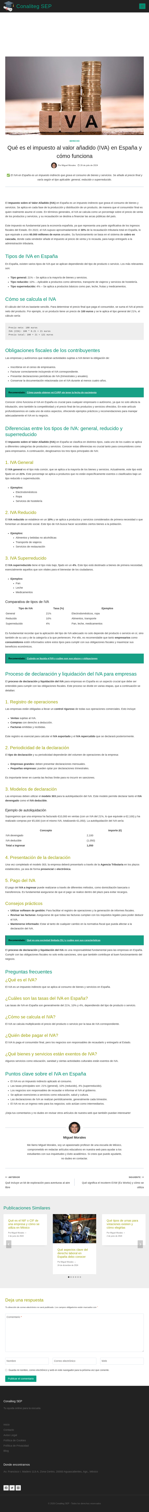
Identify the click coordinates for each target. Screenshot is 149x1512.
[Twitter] (12, 1487)
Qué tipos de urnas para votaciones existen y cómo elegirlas (122, 1224)
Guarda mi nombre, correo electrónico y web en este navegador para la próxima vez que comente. (59, 1370)
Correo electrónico (64, 1361)
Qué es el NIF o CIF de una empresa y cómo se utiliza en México (23, 1224)
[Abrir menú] (142, 6)
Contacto (8, 1429)
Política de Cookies (14, 1440)
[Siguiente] (140, 1244)
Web (104, 1361)
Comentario (14, 1317)
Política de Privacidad (16, 1445)
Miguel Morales (74, 1137)
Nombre (11, 1361)
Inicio (6, 1424)
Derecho (74, 141)
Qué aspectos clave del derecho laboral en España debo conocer (72, 1253)
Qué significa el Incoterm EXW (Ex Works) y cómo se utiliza (113, 1182)
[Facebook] (6, 1487)
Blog (6, 1450)
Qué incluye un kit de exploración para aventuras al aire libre (37, 1182)
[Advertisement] (74, 34)
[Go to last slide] (8, 1244)
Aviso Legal (10, 1435)
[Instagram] (18, 1487)
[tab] (68, 1277)
